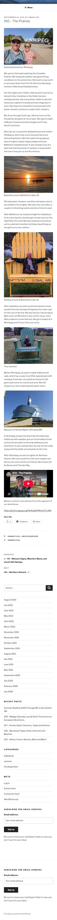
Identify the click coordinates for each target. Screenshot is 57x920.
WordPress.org (11, 799)
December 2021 (11, 632)
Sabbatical (14, 536)
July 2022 (8, 605)
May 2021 (8, 670)
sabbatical (14, 540)
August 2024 (10, 600)
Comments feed (11, 794)
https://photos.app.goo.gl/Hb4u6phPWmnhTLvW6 (27, 510)
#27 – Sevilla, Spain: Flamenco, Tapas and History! (27, 725)
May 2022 (8, 616)
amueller (33, 17)
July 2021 (8, 659)
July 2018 (8, 691)
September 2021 (12, 648)
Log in (7, 783)
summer (8, 761)
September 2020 (12, 675)
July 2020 (8, 681)
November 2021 (11, 637)
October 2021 (10, 643)
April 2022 (9, 621)
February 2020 (11, 686)
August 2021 (10, 654)
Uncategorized (30, 536)
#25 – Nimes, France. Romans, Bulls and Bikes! (25, 739)
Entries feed (10, 788)
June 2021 (8, 664)
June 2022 (9, 610)
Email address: (11, 814)
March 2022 (9, 627)
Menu (29, 7)
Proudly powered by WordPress (17, 914)
